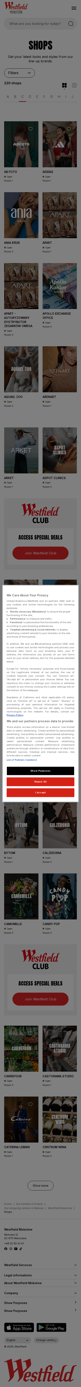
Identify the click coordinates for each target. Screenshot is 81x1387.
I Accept (40, 792)
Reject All (40, 781)
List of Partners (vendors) (22, 759)
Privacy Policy (15, 715)
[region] (40, 693)
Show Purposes (40, 770)
